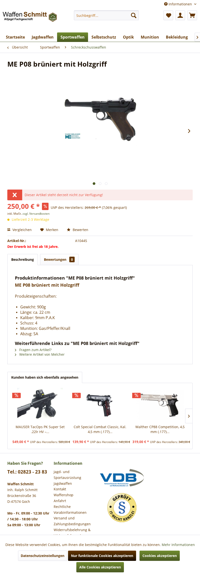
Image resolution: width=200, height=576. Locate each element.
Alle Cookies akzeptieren (100, 567)
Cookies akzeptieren (159, 555)
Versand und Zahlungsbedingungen (72, 521)
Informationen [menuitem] (180, 4)
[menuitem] (106, 15)
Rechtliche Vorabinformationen (70, 509)
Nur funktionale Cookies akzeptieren (102, 555)
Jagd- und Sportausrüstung (67, 474)
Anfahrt (60, 500)
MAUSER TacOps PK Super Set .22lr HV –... (40, 429)
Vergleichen (21, 229)
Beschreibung (22, 259)
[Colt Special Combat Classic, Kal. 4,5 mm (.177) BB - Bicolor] (100, 405)
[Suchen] (134, 15)
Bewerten (80, 229)
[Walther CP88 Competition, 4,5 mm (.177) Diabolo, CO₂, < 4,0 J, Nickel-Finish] (160, 405)
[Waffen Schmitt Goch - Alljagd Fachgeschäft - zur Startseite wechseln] (30, 20)
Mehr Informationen (178, 544)
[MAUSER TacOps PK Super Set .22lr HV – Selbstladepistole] (40, 405)
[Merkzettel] (168, 15)
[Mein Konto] (180, 15)
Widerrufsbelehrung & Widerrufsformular (72, 532)
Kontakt (60, 489)
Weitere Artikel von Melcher (41, 354)
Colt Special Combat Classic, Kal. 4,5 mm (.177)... (100, 429)
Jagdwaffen (63, 483)
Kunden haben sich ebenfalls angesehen (44, 377)
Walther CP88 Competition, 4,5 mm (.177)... (160, 429)
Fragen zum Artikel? (34, 349)
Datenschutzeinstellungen (42, 555)
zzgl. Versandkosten (36, 214)
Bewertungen (58, 259)
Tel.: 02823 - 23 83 (27, 472)
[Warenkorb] (192, 15)
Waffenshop (63, 495)
